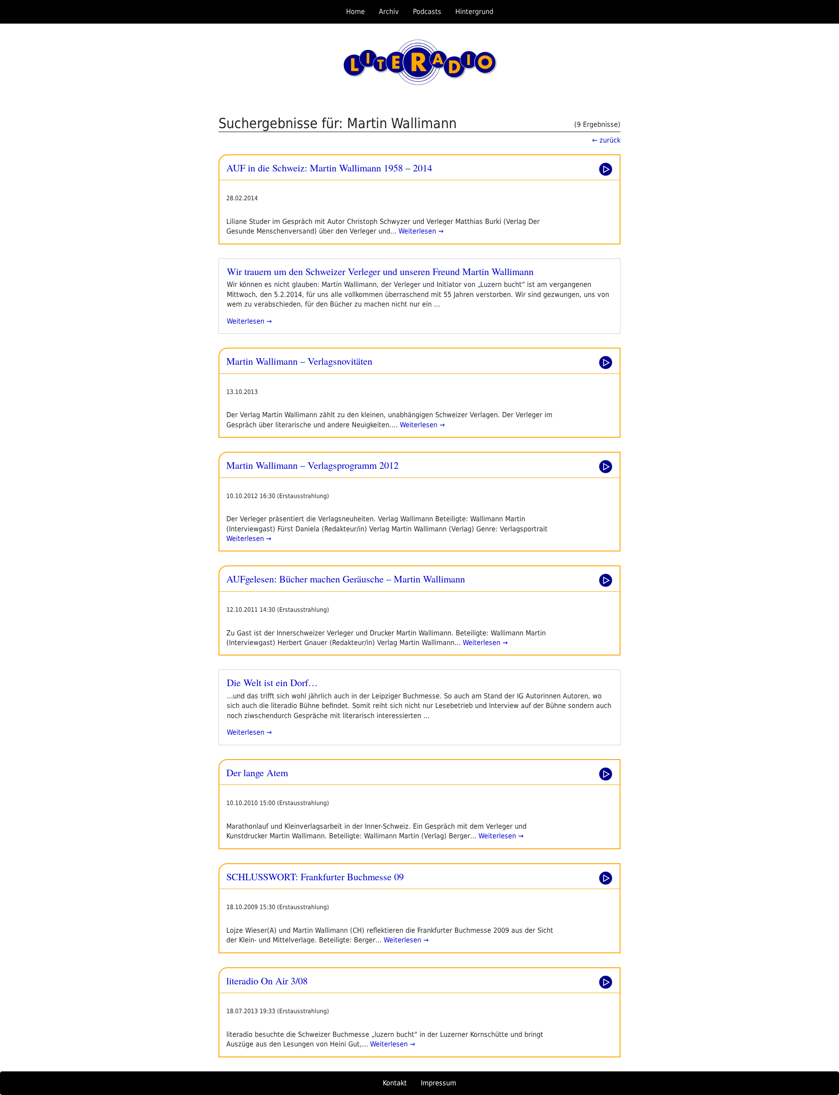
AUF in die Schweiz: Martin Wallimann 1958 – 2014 (329, 167)
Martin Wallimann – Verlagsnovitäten (299, 360)
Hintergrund (474, 11)
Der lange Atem (257, 772)
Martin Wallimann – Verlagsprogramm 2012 (312, 464)
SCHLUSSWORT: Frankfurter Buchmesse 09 (315, 876)
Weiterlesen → (420, 231)
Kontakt (395, 1083)
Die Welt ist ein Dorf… (272, 682)
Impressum (438, 1083)
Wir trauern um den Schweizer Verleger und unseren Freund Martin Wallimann (380, 271)
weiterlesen (245, 321)
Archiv (389, 11)
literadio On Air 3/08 (267, 980)
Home (355, 11)
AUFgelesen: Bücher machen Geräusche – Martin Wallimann (345, 578)
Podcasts (427, 11)
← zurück (606, 140)
